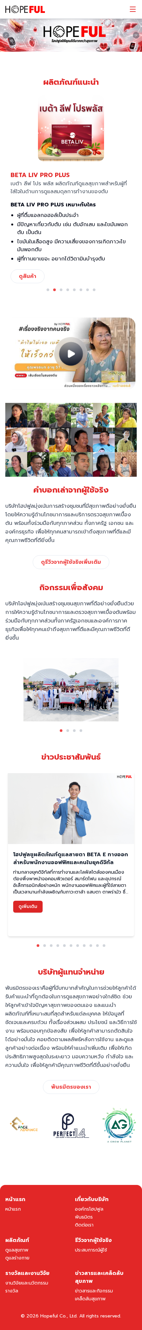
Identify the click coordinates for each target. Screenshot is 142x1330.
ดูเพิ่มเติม (27, 906)
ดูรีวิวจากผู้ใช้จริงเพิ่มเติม (71, 562)
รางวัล (11, 1290)
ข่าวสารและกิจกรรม (94, 1290)
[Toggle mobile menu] (133, 9)
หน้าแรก (13, 1209)
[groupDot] (48, 289)
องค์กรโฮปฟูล (89, 1209)
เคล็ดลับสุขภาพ (90, 1298)
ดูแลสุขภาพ (16, 1250)
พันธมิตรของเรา (71, 1087)
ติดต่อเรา (84, 1225)
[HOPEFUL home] (25, 9)
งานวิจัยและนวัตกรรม (26, 1283)
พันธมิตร (84, 1217)
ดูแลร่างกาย (17, 1257)
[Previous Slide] (6, 35)
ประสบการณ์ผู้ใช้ (91, 1250)
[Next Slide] (136, 35)
